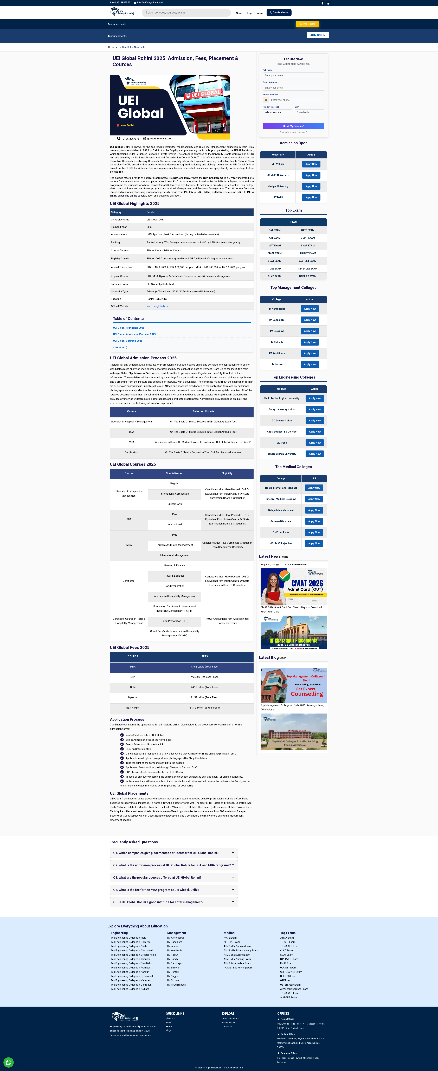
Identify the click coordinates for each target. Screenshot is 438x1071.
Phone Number (196, 98)
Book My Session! (219, 129)
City (222, 110)
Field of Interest (197, 110)
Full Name (193, 73)
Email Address (196, 85)
